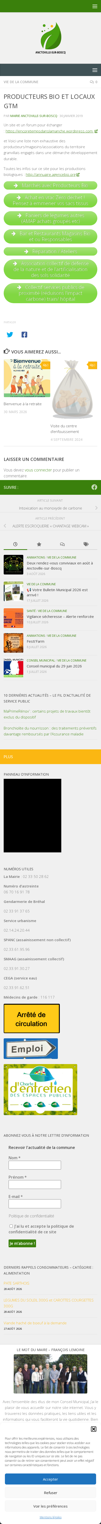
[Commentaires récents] (62, 544)
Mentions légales (51, 1517)
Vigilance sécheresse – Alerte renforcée (60, 616)
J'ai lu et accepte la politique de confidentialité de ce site (41, 1229)
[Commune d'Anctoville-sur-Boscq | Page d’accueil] (50, 38)
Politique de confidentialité (31, 1216)
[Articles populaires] (39, 544)
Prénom (18, 1177)
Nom (15, 1157)
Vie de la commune (21, 81)
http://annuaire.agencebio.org (51, 174)
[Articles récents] (15, 544)
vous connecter (38, 470)
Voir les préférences (50, 1506)
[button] (93, 1429)
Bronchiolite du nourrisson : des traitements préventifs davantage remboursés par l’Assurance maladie (50, 731)
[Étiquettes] (86, 544)
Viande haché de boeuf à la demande (35, 1322)
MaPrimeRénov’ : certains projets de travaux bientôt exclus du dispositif (47, 714)
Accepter (50, 1479)
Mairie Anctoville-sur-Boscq (33, 116)
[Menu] (95, 6)
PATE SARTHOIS (16, 1283)
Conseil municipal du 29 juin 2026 (54, 666)
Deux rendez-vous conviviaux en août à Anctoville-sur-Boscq (60, 565)
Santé (31, 611)
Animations (36, 557)
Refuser (50, 1492)
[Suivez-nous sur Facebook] (94, 487)
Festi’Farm (35, 641)
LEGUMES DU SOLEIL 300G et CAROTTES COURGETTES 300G (49, 1303)
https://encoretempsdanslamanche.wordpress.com (50, 131)
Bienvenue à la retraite (23, 403)
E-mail (16, 1196)
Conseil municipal (41, 660)
